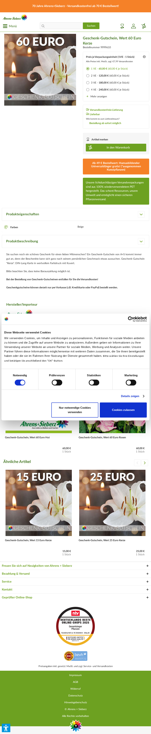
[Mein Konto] (132, 26)
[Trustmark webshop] (75, 656)
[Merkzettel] (121, 26)
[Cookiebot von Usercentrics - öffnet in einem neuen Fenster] (131, 319)
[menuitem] (10, 26)
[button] (6, 728)
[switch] (57, 382)
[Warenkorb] (142, 26)
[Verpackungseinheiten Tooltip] (144, 57)
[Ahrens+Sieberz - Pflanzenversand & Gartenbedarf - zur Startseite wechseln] (15, 17)
